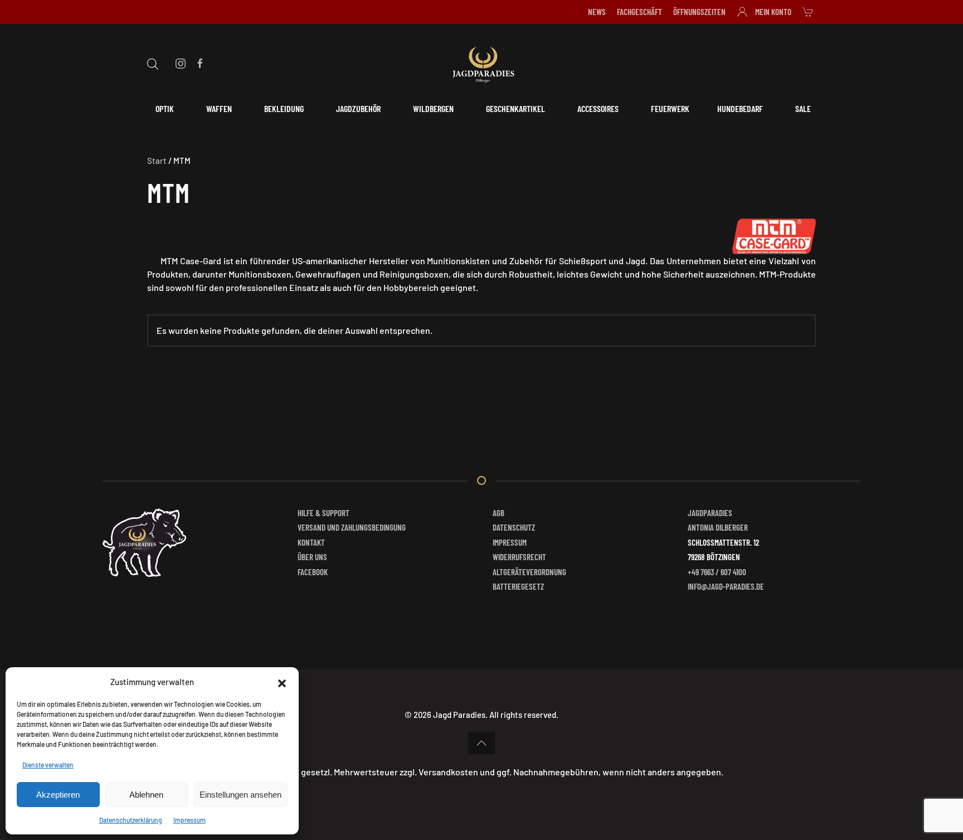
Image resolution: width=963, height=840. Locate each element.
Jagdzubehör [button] (358, 108)
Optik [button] (164, 108)
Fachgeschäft (639, 12)
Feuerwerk (670, 108)
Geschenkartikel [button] (515, 108)
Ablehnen (146, 794)
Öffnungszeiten (699, 12)
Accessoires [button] (598, 108)
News (597, 12)
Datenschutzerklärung (130, 820)
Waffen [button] (219, 108)
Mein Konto (773, 12)
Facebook (313, 572)
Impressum (189, 820)
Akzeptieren (58, 794)
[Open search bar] (152, 62)
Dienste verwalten (48, 765)
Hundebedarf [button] (740, 108)
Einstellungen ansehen (240, 794)
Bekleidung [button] (284, 108)
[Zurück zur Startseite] (481, 63)
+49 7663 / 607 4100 (717, 572)
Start (157, 161)
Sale (803, 108)
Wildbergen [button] (433, 108)
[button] (282, 681)
